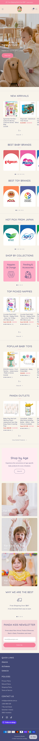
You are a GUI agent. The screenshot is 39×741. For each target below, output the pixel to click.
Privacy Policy (6, 681)
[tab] (15, 174)
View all (18, 134)
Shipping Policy (7, 687)
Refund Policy (6, 684)
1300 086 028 (6, 704)
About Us (5, 662)
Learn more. (30, 2)
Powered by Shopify (19, 736)
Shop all (7, 58)
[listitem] (19, 2)
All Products (6, 666)
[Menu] (3, 9)
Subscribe (19, 645)
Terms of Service (7, 690)
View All (19, 471)
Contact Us (5, 671)
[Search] (36, 9)
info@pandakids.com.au (9, 701)
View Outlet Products (18, 440)
